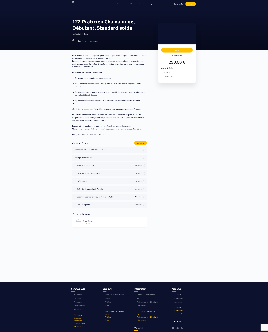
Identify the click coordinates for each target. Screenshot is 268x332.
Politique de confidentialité (147, 302)
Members (78, 295)
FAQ (138, 298)
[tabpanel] (109, 95)
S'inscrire (191, 4)
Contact (178, 295)
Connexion (178, 56)
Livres (107, 298)
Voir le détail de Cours (80, 34)
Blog (107, 306)
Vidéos (108, 302)
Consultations (79, 306)
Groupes (77, 298)
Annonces (78, 302)
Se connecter (178, 4)
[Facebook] (173, 328)
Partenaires (78, 309)
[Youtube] (177, 328)
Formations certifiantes (114, 295)
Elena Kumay (88, 221)
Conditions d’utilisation (146, 295)
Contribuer (179, 298)
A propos (178, 302)
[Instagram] (182, 328)
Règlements (141, 306)
